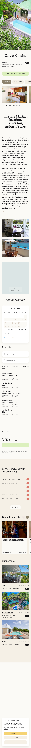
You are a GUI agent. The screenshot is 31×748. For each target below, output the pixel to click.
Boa (4, 642)
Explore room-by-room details (14, 105)
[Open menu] (28, 3)
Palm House (7, 613)
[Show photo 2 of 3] (15, 581)
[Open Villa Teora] (15, 574)
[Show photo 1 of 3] (14, 581)
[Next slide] (27, 517)
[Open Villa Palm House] (15, 601)
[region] (15, 278)
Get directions (15, 289)
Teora (4, 586)
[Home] (15, 3)
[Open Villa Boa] (15, 629)
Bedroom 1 (18, 81)
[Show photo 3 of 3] (16, 581)
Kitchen (7, 81)
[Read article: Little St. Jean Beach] (14, 537)
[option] (15, 94)
